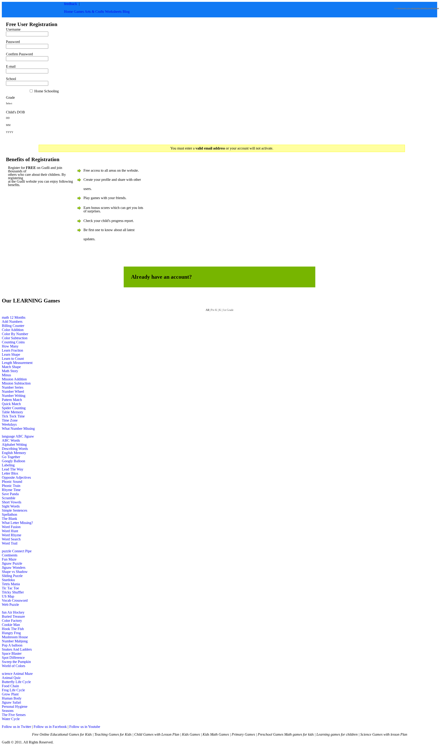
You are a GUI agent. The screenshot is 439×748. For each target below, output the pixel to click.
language (8, 436)
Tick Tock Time (13, 416)
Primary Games (243, 734)
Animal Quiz (11, 678)
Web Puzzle (10, 604)
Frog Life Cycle (13, 690)
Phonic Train (11, 486)
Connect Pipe (22, 551)
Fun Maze (9, 559)
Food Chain (10, 686)
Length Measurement (17, 363)
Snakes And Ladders (17, 649)
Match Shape (11, 367)
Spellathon (9, 514)
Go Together (11, 457)
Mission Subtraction (16, 383)
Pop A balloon (12, 645)
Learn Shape (11, 354)
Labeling (8, 465)
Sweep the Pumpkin (16, 662)
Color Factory (12, 620)
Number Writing (13, 396)
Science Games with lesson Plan (383, 734)
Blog (126, 11)
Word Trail (9, 543)
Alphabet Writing (14, 444)
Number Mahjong (15, 641)
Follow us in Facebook (50, 727)
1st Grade (228, 310)
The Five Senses (14, 715)
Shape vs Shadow (15, 572)
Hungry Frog (11, 633)
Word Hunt (10, 531)
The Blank (9, 519)
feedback (70, 4)
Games (79, 11)
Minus (6, 375)
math (5, 317)
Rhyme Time (11, 490)
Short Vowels (11, 502)
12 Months (17, 317)
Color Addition (13, 330)
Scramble (8, 498)
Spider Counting (14, 408)
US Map (8, 596)
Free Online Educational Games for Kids (62, 734)
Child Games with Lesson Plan (156, 734)
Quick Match (11, 404)
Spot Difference (13, 658)
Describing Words (15, 449)
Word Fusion (11, 527)
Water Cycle (11, 719)
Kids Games (191, 734)
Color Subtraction (14, 338)
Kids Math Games (216, 734)
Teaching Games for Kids (112, 734)
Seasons (7, 711)
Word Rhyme (11, 535)
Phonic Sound (12, 482)
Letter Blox (10, 473)
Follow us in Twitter (16, 727)
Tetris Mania (11, 584)
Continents (9, 555)
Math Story (10, 371)
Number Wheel (13, 391)
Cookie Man (11, 625)
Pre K (214, 310)
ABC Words (11, 440)
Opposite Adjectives (16, 477)
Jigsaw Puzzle (12, 563)
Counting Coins (13, 342)
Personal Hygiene (14, 706)
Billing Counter (13, 326)
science (7, 674)
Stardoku (8, 580)
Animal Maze (23, 674)
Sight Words (11, 506)
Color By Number (15, 334)
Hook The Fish (13, 629)
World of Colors (13, 666)
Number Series (12, 387)
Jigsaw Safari (11, 702)
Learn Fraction (12, 350)
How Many (10, 346)
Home (68, 11)
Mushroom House (15, 637)
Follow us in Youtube (84, 727)
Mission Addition (14, 379)
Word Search (11, 539)
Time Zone (10, 420)
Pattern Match (12, 400)
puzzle (6, 551)
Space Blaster (11, 653)
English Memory (14, 453)
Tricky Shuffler (13, 592)
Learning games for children (337, 734)
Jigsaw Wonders (13, 567)
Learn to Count (13, 359)
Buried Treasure (13, 616)
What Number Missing (18, 428)
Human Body (11, 698)
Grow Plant (10, 694)
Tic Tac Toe (10, 588)
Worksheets (113, 11)
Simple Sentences (14, 510)
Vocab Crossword (15, 600)
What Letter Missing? (17, 523)
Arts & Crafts (94, 11)
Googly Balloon (13, 461)
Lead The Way (12, 469)
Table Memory (12, 412)
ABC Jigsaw (25, 436)
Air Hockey (15, 612)
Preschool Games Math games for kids (286, 734)
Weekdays (9, 424)
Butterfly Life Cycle (16, 682)
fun (4, 612)
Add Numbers (12, 321)
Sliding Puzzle (12, 576)
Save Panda (10, 494)
